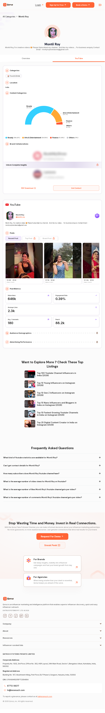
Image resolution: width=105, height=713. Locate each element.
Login (38, 5)
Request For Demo (51, 536)
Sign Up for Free (57, 5)
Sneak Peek (50, 545)
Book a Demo (81, 5)
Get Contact (76, 188)
